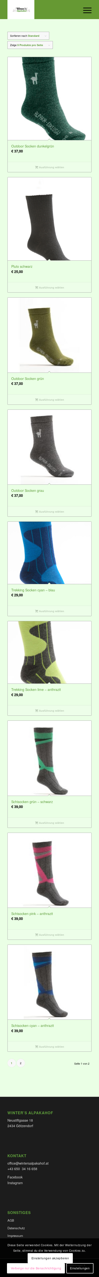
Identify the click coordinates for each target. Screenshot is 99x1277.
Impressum (15, 1235)
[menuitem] (85, 9)
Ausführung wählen (51, 167)
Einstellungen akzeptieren (50, 1258)
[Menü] (85, 9)
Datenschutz (16, 1228)
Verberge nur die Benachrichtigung (36, 1268)
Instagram (15, 1182)
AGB (10, 1220)
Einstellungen (80, 1268)
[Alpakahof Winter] (41, 9)
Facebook (15, 1177)
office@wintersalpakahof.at (28, 1163)
